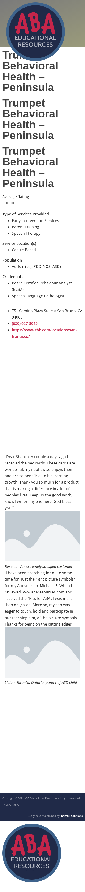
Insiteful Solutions (71, 816)
